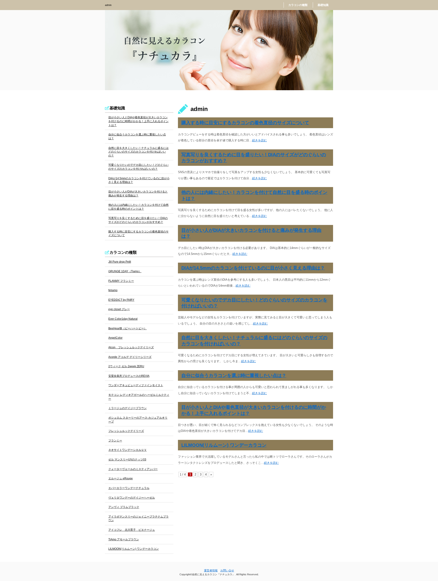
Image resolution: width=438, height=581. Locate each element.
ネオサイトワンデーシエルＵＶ (127, 450)
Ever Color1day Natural (123, 318)
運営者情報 (211, 570)
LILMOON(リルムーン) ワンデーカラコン (223, 445)
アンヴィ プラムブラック (123, 507)
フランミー (115, 440)
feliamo (112, 290)
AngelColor (115, 337)
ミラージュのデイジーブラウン (127, 408)
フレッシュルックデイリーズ (126, 431)
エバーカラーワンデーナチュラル (128, 488)
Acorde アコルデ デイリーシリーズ (129, 357)
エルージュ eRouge (120, 478)
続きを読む (259, 140)
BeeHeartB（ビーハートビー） (127, 328)
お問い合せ (227, 570)
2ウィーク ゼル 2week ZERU (126, 366)
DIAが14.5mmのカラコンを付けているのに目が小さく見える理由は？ (253, 267)
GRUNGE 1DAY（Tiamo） (124, 271)
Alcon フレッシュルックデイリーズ (131, 347)
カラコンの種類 (298, 5)
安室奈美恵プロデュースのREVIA (128, 376)
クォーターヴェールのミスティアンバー (133, 469)
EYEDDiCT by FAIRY (121, 299)
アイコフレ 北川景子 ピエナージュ (131, 529)
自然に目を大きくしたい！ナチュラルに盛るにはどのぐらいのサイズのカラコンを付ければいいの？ (138, 151)
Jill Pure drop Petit (119, 261)
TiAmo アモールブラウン (123, 539)
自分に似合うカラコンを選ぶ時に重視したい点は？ (233, 375)
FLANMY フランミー (121, 281)
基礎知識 (323, 5)
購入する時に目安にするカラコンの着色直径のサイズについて (245, 122)
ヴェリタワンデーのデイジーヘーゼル (131, 497)
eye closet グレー (119, 309)
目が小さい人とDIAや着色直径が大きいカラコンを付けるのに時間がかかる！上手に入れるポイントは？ (138, 121)
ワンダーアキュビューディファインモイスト (135, 385)
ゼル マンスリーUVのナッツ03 (127, 459)
